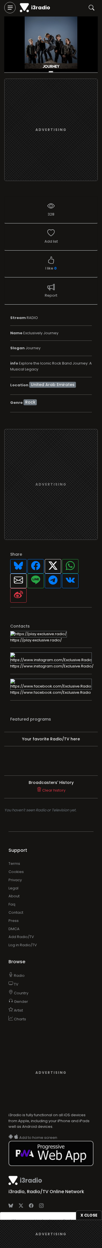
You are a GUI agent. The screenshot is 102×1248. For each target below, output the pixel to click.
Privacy (15, 880)
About (14, 896)
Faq (11, 904)
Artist (18, 1010)
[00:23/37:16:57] (51, 44)
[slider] (51, 73)
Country (20, 993)
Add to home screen (37, 1137)
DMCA (14, 929)
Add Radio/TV (21, 936)
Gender (20, 1001)
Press (13, 920)
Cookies (16, 871)
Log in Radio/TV (22, 945)
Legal (13, 888)
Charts (19, 1019)
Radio (19, 975)
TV (15, 984)
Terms (14, 863)
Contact (15, 912)
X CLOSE (88, 1215)
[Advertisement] (51, 130)
